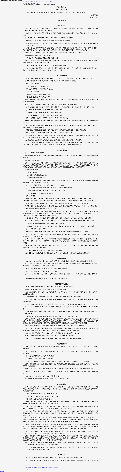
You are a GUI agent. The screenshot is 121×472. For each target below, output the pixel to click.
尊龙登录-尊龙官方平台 (33, 1)
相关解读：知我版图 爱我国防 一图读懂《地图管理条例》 (42, 467)
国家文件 (52, 1)
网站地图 (2, 471)
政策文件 (47, 1)
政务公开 (41, 1)
